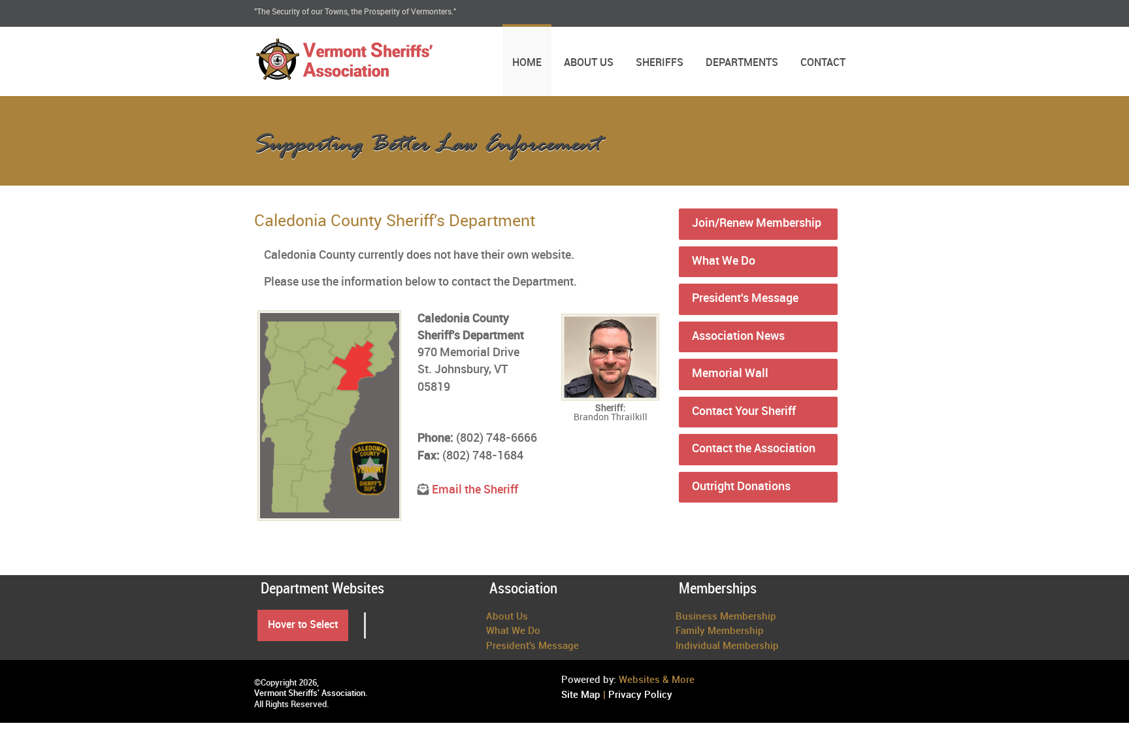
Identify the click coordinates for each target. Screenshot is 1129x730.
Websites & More (657, 680)
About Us (589, 63)
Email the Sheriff (475, 490)
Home (527, 63)
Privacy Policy (640, 695)
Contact (822, 63)
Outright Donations (741, 487)
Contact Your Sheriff (744, 412)
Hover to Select (303, 625)
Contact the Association (753, 449)
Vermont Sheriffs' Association (309, 693)
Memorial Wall (730, 374)
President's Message (745, 299)
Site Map (580, 695)
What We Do (723, 261)
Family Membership (720, 631)
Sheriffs (659, 63)
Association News (738, 336)
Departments (742, 63)
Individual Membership (727, 646)
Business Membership (726, 617)
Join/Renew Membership (756, 223)
